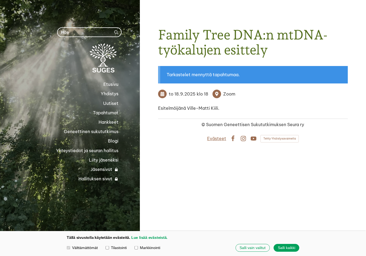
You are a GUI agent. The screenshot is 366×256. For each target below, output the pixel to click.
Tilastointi (119, 248)
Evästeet (216, 138)
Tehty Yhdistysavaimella (279, 138)
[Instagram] (243, 138)
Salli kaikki (286, 248)
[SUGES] (75, 58)
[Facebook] (233, 138)
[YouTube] (253, 138)
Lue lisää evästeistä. (149, 237)
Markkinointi (150, 248)
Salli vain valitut (253, 248)
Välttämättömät (85, 248)
